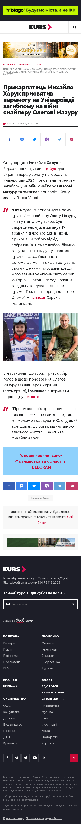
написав (38, 298)
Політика (11, 636)
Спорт (11, 123)
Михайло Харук (40, 498)
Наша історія (53, 692)
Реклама (10, 686)
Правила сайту (13, 818)
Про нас (10, 680)
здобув (49, 169)
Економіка (51, 636)
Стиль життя (53, 698)
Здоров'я (50, 686)
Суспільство (14, 698)
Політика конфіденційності (44, 818)
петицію (32, 397)
